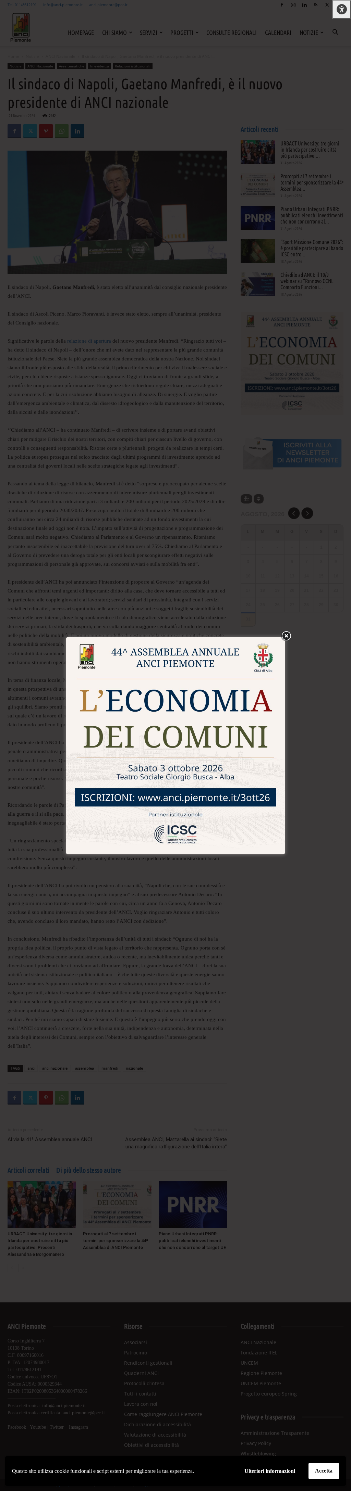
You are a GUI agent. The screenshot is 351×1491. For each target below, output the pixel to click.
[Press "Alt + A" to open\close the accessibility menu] (341, 9)
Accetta (323, 1471)
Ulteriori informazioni (269, 1471)
